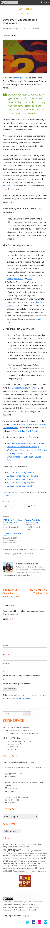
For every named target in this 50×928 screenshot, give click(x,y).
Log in (25, 916)
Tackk (29, 278)
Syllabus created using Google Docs (22, 476)
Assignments (8, 846)
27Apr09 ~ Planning (18, 492)
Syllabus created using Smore (20, 479)
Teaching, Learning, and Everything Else (18, 762)
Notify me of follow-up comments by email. (21, 675)
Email (6, 654)
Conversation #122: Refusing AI (17, 797)
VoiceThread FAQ (12, 747)
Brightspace (12, 850)
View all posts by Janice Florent (21, 575)
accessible (7, 185)
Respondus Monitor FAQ (14, 744)
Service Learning (19, 865)
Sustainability (7, 868)
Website (6, 663)
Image (14, 861)
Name (6, 645)
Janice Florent (7, 29)
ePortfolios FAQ (11, 749)
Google (36, 858)
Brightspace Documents (16, 727)
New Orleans (7, 863)
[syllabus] (25, 56)
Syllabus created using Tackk (19, 486)
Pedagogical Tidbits (16, 554)
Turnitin (42, 868)
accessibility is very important (24, 388)
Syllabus (30, 554)
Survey (38, 866)
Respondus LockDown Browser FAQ (18, 741)
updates (7, 870)
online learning (17, 863)
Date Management (14, 856)
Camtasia (25, 851)
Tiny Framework (14, 916)
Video (15, 871)
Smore (10, 278)
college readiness (34, 851)
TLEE (37, 868)
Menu (46, 2)
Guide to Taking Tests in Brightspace (18, 730)
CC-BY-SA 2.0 (7, 496)
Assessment (37, 844)
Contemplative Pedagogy (21, 853)
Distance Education (40, 856)
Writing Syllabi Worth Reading (26, 431)
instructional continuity (24, 861)
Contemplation (7, 853)
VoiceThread (30, 871)
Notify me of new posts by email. (17, 683)
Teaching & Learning (19, 868)
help (10, 861)
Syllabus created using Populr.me (21, 482)
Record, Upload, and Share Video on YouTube (22, 733)
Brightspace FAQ (12, 738)
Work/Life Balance (40, 871)
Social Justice (31, 866)
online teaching (31, 863)
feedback (31, 858)
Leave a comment (33, 29)
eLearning (23, 857)
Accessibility (13, 844)
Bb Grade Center (22, 846)
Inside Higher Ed (20, 77)
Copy (31, 853)
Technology (30, 868)
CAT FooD (25, 9)
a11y (5, 844)
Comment (8, 619)
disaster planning (27, 856)
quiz (9, 865)
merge (42, 861)
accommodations (25, 845)
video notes (21, 871)
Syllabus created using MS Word (21, 472)
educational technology (10, 858)
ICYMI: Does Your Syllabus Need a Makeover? (13, 521)
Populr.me (18, 278)
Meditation (36, 861)
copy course (37, 853)
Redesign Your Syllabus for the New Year (33, 521)
